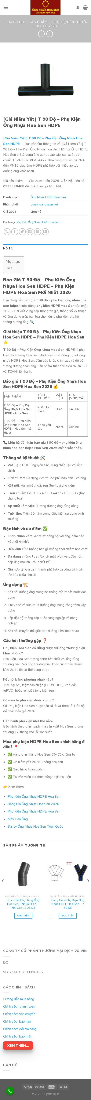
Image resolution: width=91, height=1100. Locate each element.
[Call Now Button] (10, 1091)
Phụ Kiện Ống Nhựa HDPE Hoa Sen (60, 24)
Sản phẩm (38, 22)
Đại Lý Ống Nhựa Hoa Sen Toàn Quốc (35, 826)
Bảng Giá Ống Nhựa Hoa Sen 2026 (33, 804)
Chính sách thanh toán (19, 1006)
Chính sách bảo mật (17, 1036)
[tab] (45, 248)
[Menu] (5, 7)
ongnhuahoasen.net (44, 204)
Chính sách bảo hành (17, 1021)
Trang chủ (14, 22)
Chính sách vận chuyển (19, 1014)
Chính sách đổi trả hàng (20, 1029)
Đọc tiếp (23, 915)
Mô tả (8, 249)
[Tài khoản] (78, 7)
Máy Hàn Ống (18, 819)
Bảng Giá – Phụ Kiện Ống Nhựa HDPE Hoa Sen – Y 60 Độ (67, 904)
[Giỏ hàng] (85, 7)
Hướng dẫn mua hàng (18, 999)
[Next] (88, 889)
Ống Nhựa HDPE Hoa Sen (48, 197)
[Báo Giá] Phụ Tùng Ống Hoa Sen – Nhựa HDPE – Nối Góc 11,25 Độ (23, 904)
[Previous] (3, 889)
